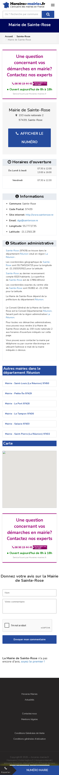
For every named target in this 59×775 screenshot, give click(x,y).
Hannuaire (12, 760)
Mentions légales (29, 719)
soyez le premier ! (33, 661)
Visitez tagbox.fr (26, 760)
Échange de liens (47, 763)
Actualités (29, 699)
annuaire (8, 763)
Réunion (24, 253)
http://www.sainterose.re (39, 214)
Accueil (9, 36)
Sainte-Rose (23, 36)
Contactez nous (29, 713)
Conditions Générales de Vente (29, 733)
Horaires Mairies (29, 694)
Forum (34, 763)
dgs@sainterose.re (27, 220)
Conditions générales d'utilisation (29, 738)
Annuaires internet (21, 763)
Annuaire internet (43, 760)
